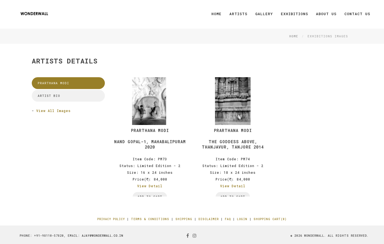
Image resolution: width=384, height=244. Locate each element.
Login (242, 219)
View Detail (149, 186)
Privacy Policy (111, 219)
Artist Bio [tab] (49, 96)
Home (216, 13)
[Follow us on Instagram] (195, 235)
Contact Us (357, 13)
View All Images (53, 110)
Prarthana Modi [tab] (53, 83)
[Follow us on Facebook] (187, 235)
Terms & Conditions (150, 219)
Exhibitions (294, 13)
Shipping (183, 219)
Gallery (264, 13)
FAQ (228, 219)
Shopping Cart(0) (270, 219)
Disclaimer (208, 219)
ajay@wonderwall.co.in (102, 236)
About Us (326, 13)
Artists (238, 13)
